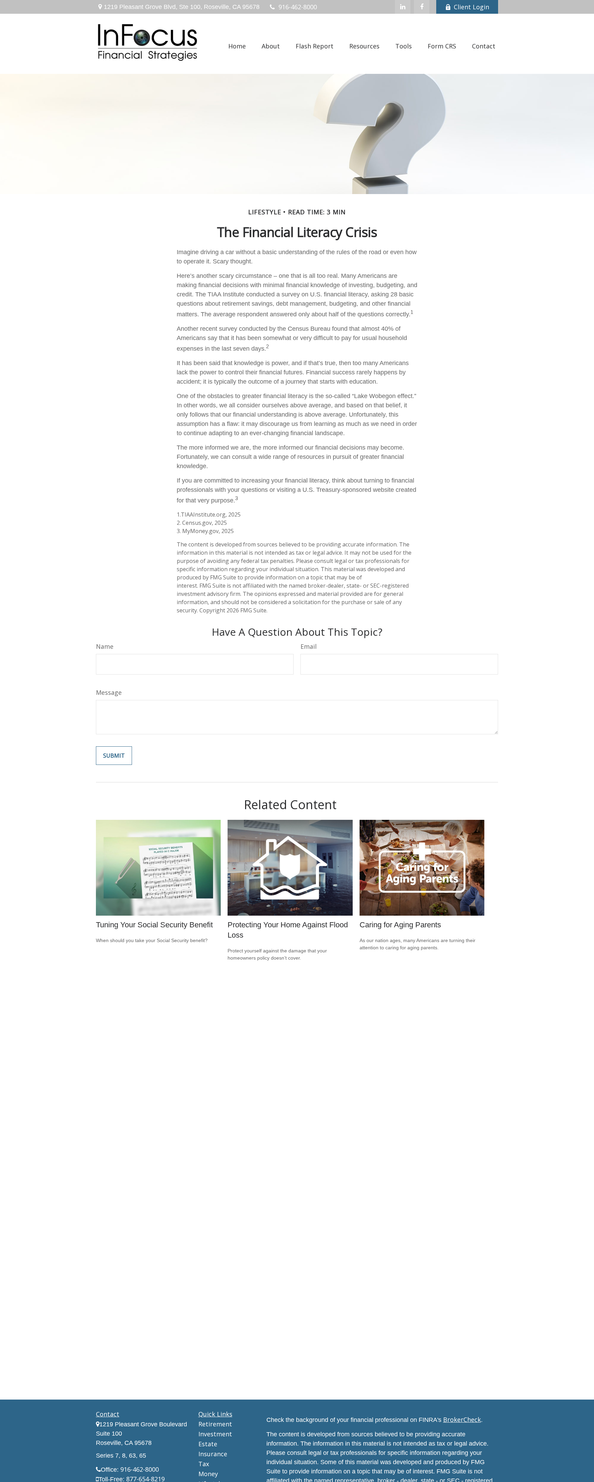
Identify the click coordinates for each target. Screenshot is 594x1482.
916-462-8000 (297, 7)
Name (104, 646)
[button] (237, 45)
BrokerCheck (462, 1419)
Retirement (215, 1424)
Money (208, 1474)
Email (308, 646)
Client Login (471, 7)
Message (109, 692)
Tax (203, 1464)
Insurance (212, 1454)
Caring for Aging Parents (400, 924)
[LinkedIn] (402, 7)
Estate (207, 1444)
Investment (215, 1434)
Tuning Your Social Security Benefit (154, 924)
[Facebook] (421, 7)
